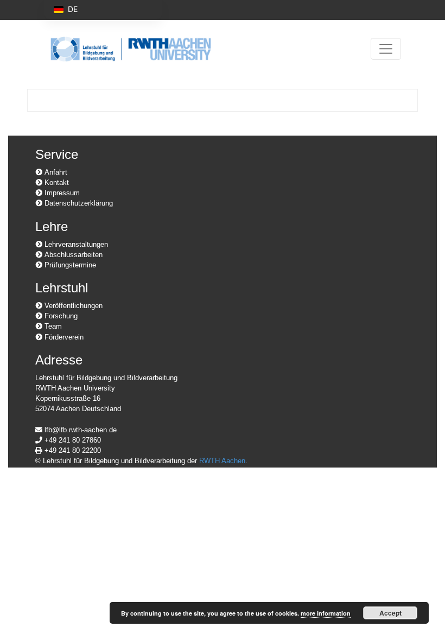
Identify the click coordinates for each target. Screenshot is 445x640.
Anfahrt (54, 172)
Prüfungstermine (69, 265)
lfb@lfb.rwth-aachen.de (79, 430)
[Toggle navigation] (386, 49)
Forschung (60, 316)
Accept (390, 613)
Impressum (61, 193)
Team (52, 326)
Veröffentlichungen (72, 306)
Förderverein (63, 337)
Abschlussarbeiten (72, 255)
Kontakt (55, 182)
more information (326, 613)
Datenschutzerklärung (77, 203)
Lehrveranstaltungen (75, 244)
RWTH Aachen (222, 461)
